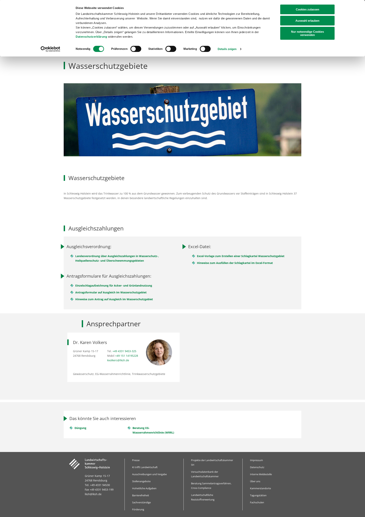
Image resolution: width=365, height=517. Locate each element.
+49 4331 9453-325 (124, 351)
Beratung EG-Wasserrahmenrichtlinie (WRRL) (153, 430)
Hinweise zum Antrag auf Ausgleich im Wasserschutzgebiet (114, 299)
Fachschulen (257, 502)
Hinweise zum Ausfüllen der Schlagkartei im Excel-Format (235, 263)
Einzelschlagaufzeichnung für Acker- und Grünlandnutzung (113, 285)
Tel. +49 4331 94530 (97, 485)
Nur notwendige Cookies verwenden (307, 33)
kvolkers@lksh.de (118, 360)
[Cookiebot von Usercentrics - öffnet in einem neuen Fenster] (50, 49)
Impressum (256, 460)
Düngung (80, 428)
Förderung (138, 509)
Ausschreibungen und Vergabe (149, 474)
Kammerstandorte (260, 488)
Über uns (255, 481)
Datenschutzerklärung (91, 36)
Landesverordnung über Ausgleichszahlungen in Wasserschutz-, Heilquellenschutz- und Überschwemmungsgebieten (117, 258)
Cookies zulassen (307, 9)
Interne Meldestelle (261, 474)
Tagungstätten (258, 495)
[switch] (135, 49)
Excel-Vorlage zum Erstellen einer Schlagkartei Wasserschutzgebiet (240, 256)
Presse (136, 460)
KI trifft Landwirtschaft (145, 467)
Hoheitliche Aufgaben (144, 488)
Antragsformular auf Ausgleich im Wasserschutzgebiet (111, 292)
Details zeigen (227, 49)
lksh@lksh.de (93, 494)
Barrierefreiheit (140, 495)
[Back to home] (94, 464)
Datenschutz (257, 467)
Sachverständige (141, 502)
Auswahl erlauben (307, 20)
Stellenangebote (141, 481)
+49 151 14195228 (126, 355)
